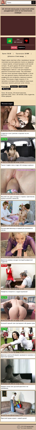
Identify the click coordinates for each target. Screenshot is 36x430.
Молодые (6, 89)
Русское (14, 86)
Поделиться (21, 47)
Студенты (23, 86)
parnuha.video (30, 426)
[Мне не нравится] (26, 40)
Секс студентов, (29, 94)
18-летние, (9, 93)
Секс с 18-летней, (18, 94)
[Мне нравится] (9, 40)
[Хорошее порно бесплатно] (3, 2)
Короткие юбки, (7, 94)
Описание (14, 47)
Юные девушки (6, 96)
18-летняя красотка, (19, 93)
